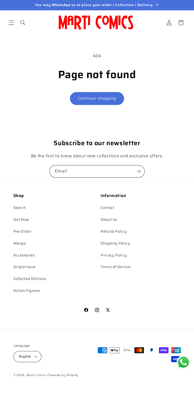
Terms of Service (116, 267)
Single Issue (24, 267)
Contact (107, 207)
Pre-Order (22, 231)
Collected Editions (29, 278)
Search (19, 207)
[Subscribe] (138, 171)
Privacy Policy (114, 255)
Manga (19, 243)
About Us (109, 219)
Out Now (21, 219)
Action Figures (26, 290)
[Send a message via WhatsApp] (183, 362)
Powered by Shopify (62, 375)
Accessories (24, 255)
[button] (11, 23)
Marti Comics (36, 375)
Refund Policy (114, 231)
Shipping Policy (115, 243)
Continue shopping (97, 98)
